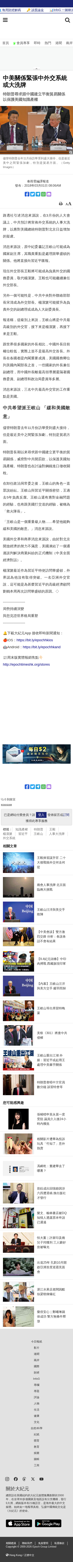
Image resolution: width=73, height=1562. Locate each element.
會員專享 (23, 43)
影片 (36, 1347)
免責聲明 (43, 1543)
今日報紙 (36, 1341)
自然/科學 (36, 1428)
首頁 (5, 43)
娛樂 (36, 1452)
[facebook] (16, 1478)
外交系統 (9, 838)
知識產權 (21, 829)
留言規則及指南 (6, 805)
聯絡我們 (27, 1543)
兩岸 (69, 43)
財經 (36, 1372)
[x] (33, 1478)
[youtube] (41, 1478)
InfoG (36, 1378)
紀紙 (36, 1434)
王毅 (52, 829)
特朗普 (38, 829)
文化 (36, 1422)
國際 (36, 1366)
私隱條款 (59, 1543)
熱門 (48, 43)
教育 (36, 1446)
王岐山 (38, 833)
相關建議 (11, 1543)
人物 (36, 1403)
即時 (37, 43)
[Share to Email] (49, 194)
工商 (36, 1465)
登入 (41, 814)
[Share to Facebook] (27, 194)
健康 (36, 1415)
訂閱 (66, 814)
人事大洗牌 (57, 833)
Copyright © (13, 1546)
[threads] (24, 1478)
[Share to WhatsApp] (43, 194)
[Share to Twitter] (32, 194)
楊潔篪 (7, 833)
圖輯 (36, 1459)
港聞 (58, 43)
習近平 (23, 833)
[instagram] (7, 1478)
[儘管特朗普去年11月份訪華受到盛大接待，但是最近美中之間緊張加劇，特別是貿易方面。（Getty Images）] (36, 130)
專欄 (36, 1384)
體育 (36, 1440)
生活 (36, 1409)
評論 (36, 1397)
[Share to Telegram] (38, 194)
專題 (36, 1391)
